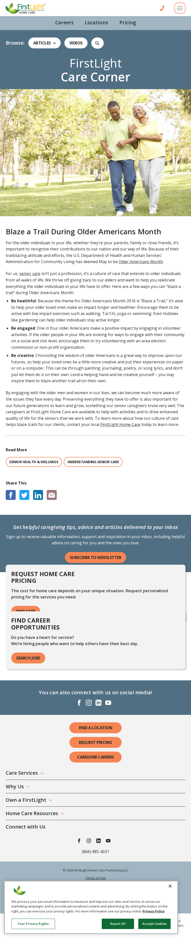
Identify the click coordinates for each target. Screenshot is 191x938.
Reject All (117, 923)
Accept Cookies (154, 923)
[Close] (170, 886)
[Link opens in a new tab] (11, 495)
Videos (76, 43)
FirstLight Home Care (120, 424)
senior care (29, 273)
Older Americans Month (141, 261)
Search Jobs (28, 658)
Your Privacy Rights (33, 923)
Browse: (15, 42)
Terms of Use (96, 878)
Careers (64, 22)
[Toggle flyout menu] (180, 8)
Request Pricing (95, 742)
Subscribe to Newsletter (95, 557)
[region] (91, 907)
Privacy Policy (154, 911)
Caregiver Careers (95, 757)
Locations (96, 22)
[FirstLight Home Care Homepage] (26, 8)
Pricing (127, 22)
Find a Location (95, 727)
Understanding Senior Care (93, 461)
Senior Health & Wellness (33, 461)
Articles (42, 43)
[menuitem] (64, 23)
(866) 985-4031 (95, 851)
